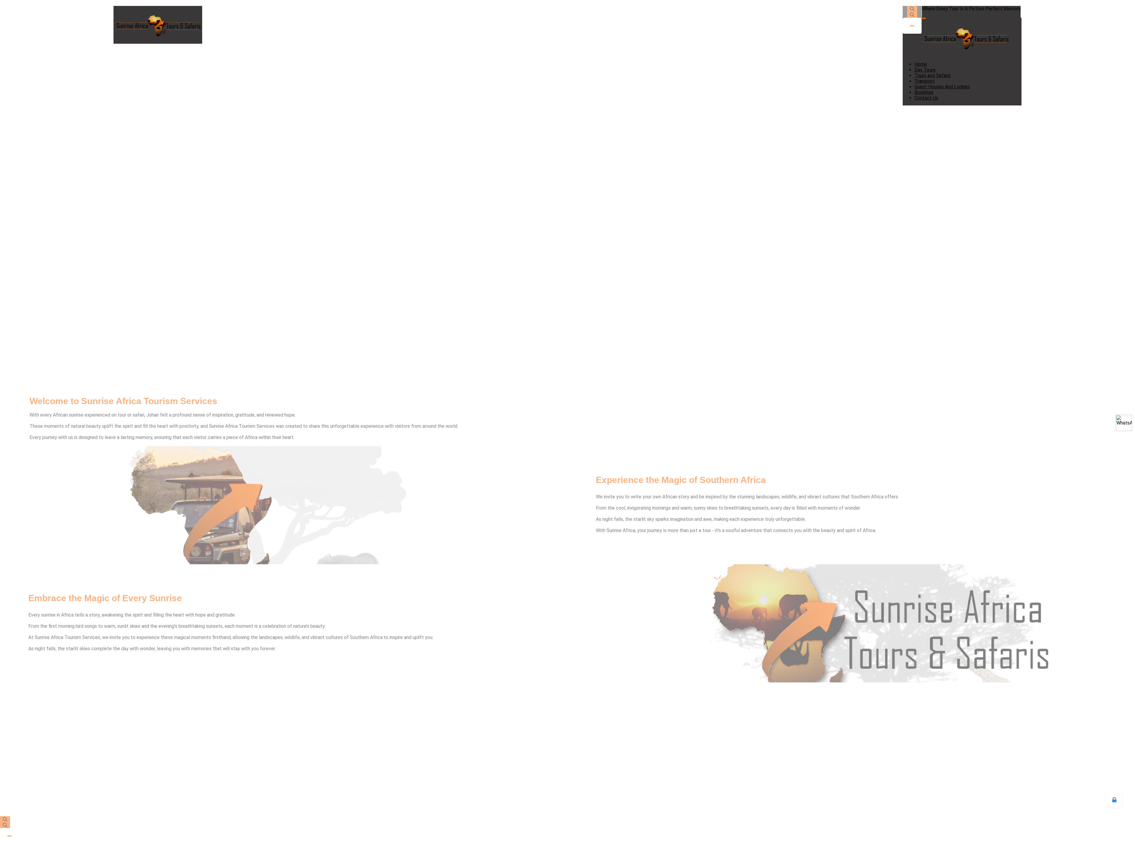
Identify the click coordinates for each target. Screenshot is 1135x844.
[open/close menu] (924, 18)
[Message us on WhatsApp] (1124, 423)
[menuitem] (921, 64)
